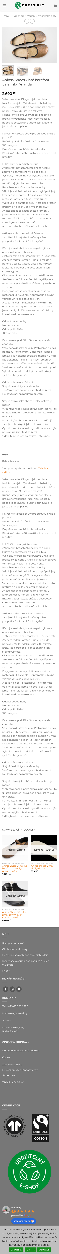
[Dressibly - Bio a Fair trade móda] (29, 5)
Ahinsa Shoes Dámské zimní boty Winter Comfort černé (14, 915)
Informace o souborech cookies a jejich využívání (25, 963)
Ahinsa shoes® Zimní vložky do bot (42, 867)
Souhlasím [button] (16, 1250)
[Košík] (55, 5)
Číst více (31, 1250)
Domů (6, 15)
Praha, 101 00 (10, 1031)
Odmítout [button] (44, 1250)
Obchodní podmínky (15, 949)
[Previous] (7, 45)
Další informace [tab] (10, 461)
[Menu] (4, 5)
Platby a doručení (12, 943)
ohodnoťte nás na (22, 1220)
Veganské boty (47, 15)
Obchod (19, 15)
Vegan (31, 15)
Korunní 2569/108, (13, 1027)
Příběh (6, 970)
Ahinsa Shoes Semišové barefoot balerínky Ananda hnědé (14, 868)
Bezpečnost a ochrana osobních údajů (25, 955)
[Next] (52, 45)
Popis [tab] (5, 455)
